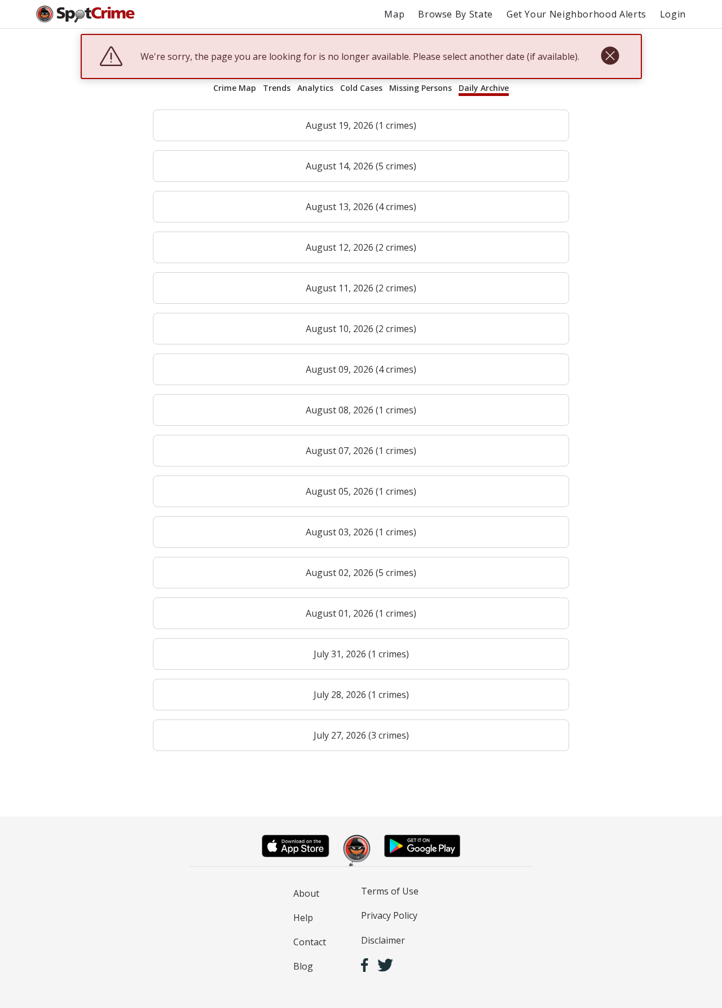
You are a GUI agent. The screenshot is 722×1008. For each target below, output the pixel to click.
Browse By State (455, 14)
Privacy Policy (389, 915)
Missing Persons (420, 87)
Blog (303, 966)
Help (303, 917)
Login (673, 14)
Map (394, 14)
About (306, 893)
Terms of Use (390, 891)
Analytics (315, 87)
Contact (309, 942)
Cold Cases (361, 87)
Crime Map (234, 87)
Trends (276, 87)
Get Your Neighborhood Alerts (576, 14)
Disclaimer (383, 940)
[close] (610, 56)
